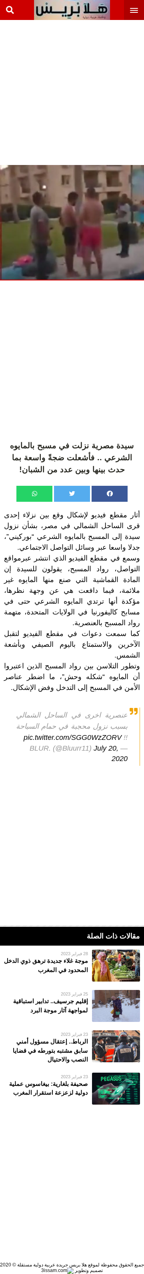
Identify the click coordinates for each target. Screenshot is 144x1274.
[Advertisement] (72, 92)
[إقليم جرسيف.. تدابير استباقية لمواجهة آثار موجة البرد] (72, 1006)
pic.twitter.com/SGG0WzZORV (73, 737)
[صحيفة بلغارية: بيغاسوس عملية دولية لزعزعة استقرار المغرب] (72, 1089)
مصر (50, 526)
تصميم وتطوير (88, 1270)
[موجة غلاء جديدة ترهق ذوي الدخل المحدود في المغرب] (72, 966)
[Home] (72, 10)
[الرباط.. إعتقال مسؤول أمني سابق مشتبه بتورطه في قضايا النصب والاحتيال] (72, 1047)
